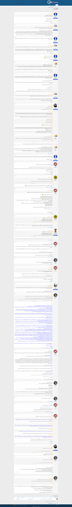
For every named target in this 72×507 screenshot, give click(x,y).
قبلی (56, 11)
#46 (14, 215)
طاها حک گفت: (50, 111)
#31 (14, 12)
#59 (14, 456)
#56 (14, 403)
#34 (14, 44)
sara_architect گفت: (49, 14)
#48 (14, 242)
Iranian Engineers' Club (36, 506)
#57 (14, 414)
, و (47, 379)
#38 (14, 92)
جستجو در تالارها (52, 6)
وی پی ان (45, 252)
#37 (14, 73)
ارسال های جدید (56, 6)
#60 (14, 476)
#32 (14, 24)
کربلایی (55, 166)
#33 (14, 37)
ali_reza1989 (55, 179)
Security (55, 262)
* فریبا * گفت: (50, 63)
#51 (14, 283)
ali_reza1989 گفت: (50, 190)
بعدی (51, 11)
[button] (51, 5)
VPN (43, 252)
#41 (14, 145)
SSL (46, 277)
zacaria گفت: (50, 177)
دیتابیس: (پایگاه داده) (49, 248)
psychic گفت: (50, 26)
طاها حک (55, 28)
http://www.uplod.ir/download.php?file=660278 (46, 407)
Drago (55, 287)
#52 (14, 293)
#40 (14, 134)
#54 (14, 381)
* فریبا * (55, 107)
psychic (55, 16)
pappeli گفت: (50, 75)
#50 (14, 266)
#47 (14, 229)
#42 (14, 155)
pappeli (55, 66)
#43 (14, 162)
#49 (14, 258)
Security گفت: (50, 267)
